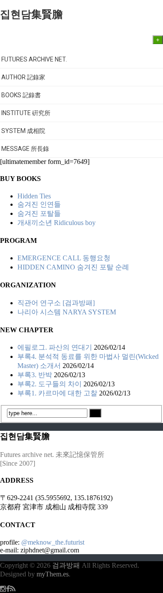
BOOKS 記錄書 (21, 95)
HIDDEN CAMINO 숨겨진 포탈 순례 (73, 267)
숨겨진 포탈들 (39, 213)
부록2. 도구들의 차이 (49, 384)
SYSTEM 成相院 (23, 130)
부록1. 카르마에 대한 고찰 (57, 393)
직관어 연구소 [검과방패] (56, 303)
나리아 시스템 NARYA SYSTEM (66, 312)
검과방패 (67, 565)
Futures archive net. (34, 59)
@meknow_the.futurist (52, 542)
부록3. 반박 (34, 374)
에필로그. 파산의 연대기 (54, 347)
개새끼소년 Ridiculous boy (56, 222)
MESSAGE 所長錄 (25, 148)
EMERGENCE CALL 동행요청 (63, 258)
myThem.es (53, 574)
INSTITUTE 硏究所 (25, 112)
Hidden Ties (34, 196)
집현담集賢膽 (31, 14)
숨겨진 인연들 (39, 204)
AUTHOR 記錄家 (24, 77)
